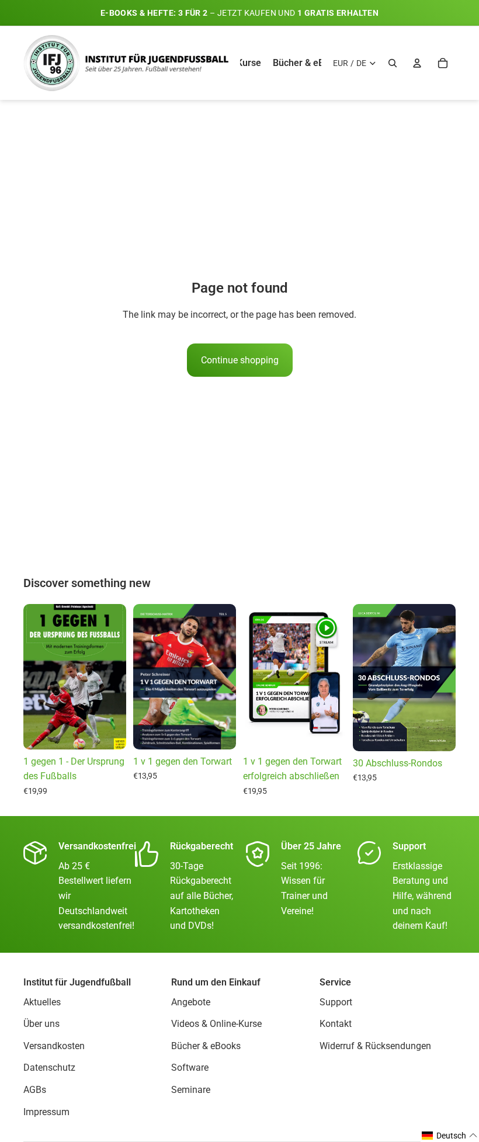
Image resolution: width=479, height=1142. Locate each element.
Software (190, 1068)
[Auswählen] (108, 731)
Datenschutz (49, 1068)
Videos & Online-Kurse (216, 1024)
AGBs (34, 1089)
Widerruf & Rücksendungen (375, 1045)
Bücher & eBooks (206, 1045)
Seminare (190, 1089)
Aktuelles (42, 1002)
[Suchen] (392, 63)
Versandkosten (54, 1045)
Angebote (190, 1002)
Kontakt (336, 1024)
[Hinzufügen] (327, 731)
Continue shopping (240, 360)
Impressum (46, 1111)
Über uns (41, 1024)
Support (336, 1002)
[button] (450, 1135)
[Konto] (417, 63)
